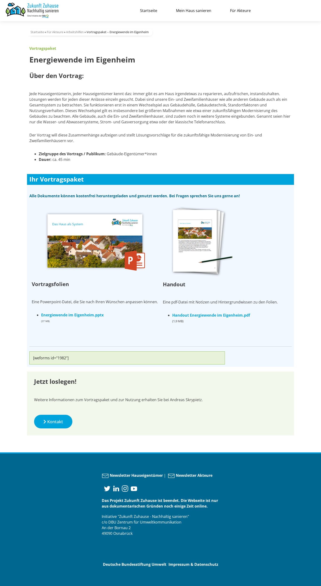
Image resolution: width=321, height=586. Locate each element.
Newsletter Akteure (193, 475)
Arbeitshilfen (75, 32)
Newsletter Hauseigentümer (136, 475)
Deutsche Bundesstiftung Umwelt (134, 564)
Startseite (148, 10)
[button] (53, 421)
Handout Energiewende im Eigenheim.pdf (211, 315)
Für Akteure (240, 10)
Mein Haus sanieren (193, 10)
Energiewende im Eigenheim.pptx (72, 315)
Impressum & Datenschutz (193, 564)
